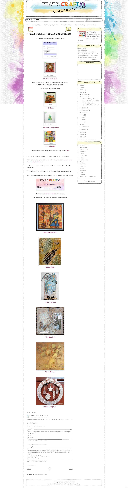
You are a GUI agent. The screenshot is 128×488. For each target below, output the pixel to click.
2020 (81, 85)
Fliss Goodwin (82, 48)
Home (27, 25)
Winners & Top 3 (36, 25)
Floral (81, 157)
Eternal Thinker (70, 482)
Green (82, 162)
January (84, 129)
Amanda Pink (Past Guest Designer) (88, 55)
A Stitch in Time (84, 145)
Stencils (32, 417)
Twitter (37, 20)
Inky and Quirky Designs (34, 426)
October (84, 107)
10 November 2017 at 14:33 (37, 440)
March (83, 124)
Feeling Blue (83, 155)
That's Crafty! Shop (66, 25)
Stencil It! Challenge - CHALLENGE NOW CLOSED (50, 34)
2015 (81, 134)
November (84, 96)
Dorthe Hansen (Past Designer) (87, 57)
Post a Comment (31, 465)
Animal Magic (84, 147)
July (83, 115)
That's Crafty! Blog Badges (51, 25)
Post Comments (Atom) (41, 474)
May (83, 119)
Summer (82, 174)
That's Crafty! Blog (80, 25)
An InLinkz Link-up (32, 412)
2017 (81, 92)
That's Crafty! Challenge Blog (88, 176)
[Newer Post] (29, 470)
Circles (82, 153)
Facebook (29, 20)
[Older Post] (71, 470)
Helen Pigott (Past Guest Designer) (88, 53)
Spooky (82, 168)
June (83, 117)
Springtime (83, 170)
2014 (81, 136)
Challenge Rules (91, 25)
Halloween (83, 164)
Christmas (83, 151)
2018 (81, 90)
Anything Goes (84, 149)
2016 (81, 132)
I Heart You (83, 166)
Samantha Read (82, 50)
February (84, 126)
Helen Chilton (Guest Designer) (87, 52)
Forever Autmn (84, 159)
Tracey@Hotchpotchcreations (35, 444)
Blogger (93, 181)
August (84, 112)
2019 (81, 87)
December (84, 94)
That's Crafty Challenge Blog (41, 417)
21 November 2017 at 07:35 (37, 461)
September (85, 110)
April (83, 122)
